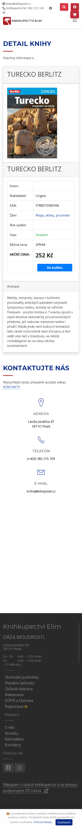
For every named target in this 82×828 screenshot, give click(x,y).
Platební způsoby (19, 683)
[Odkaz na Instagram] (3, 12)
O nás (9, 727)
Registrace (14, 706)
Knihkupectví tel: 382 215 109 (24, 8)
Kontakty (13, 745)
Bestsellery (14, 739)
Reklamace (14, 695)
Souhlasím (64, 822)
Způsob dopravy (19, 689)
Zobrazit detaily (42, 822)
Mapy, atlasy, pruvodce (53, 215)
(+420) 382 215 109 (41, 459)
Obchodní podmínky (22, 677)
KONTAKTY (11, 387)
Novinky (11, 733)
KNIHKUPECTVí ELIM (26, 21)
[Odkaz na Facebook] (50, 8)
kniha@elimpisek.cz (18, 4)
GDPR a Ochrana (19, 700)
